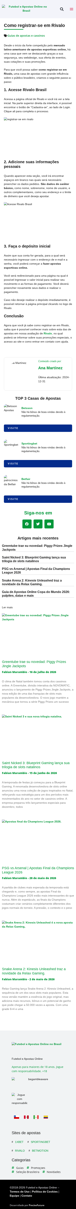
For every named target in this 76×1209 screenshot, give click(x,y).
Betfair (25, 479)
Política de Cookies (45, 1191)
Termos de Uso (20, 1191)
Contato (26, 1195)
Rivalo (48, 333)
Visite (13, 428)
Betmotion (40, 1150)
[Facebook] (27, 524)
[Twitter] (38, 524)
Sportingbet (29, 443)
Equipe (14, 1195)
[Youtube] (49, 524)
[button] (61, 9)
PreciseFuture (36, 1205)
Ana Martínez (50, 368)
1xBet (19, 1141)
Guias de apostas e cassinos (26, 35)
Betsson (27, 408)
